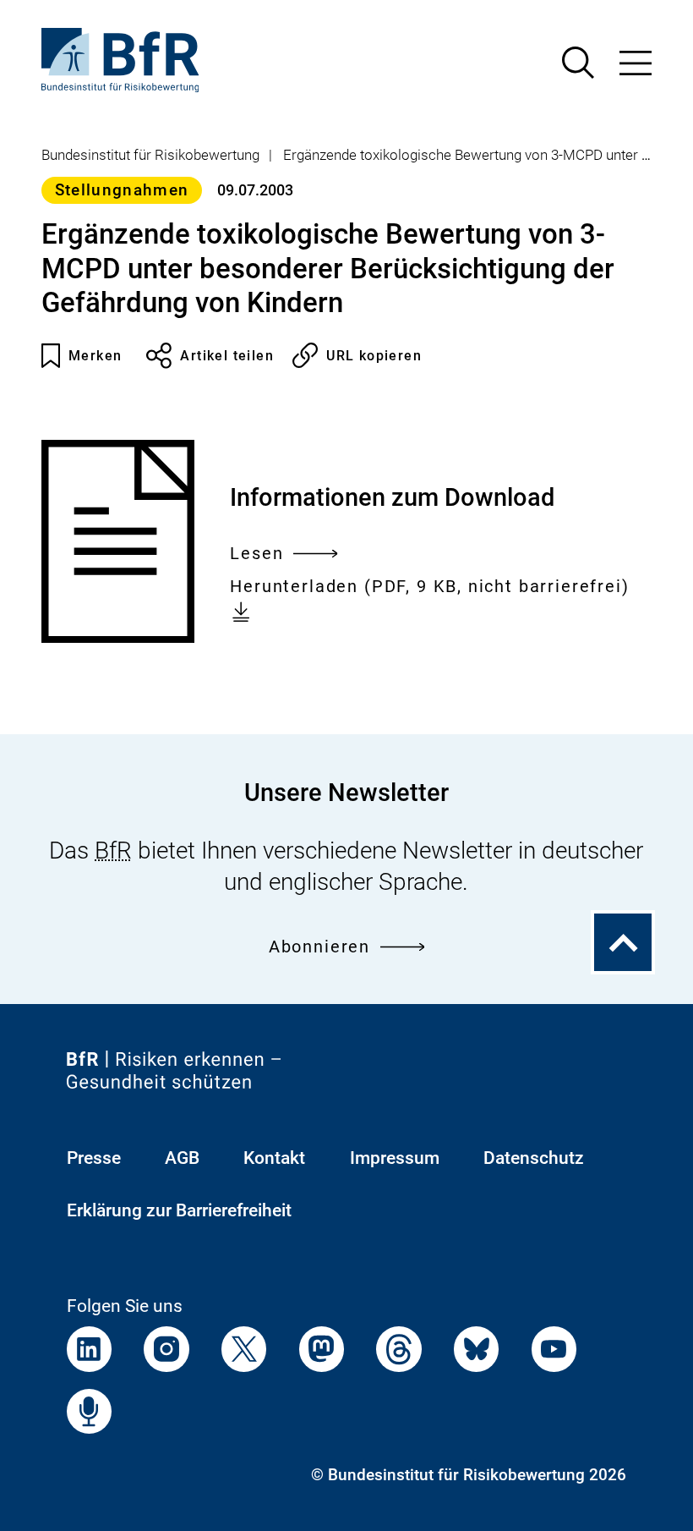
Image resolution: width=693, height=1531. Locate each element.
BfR (113, 850)
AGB (182, 1157)
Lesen (256, 556)
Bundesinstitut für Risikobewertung (150, 154)
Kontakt (274, 1157)
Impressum (394, 1157)
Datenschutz (533, 1157)
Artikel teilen (227, 356)
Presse (94, 1157)
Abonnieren (319, 947)
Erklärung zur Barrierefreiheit (179, 1210)
